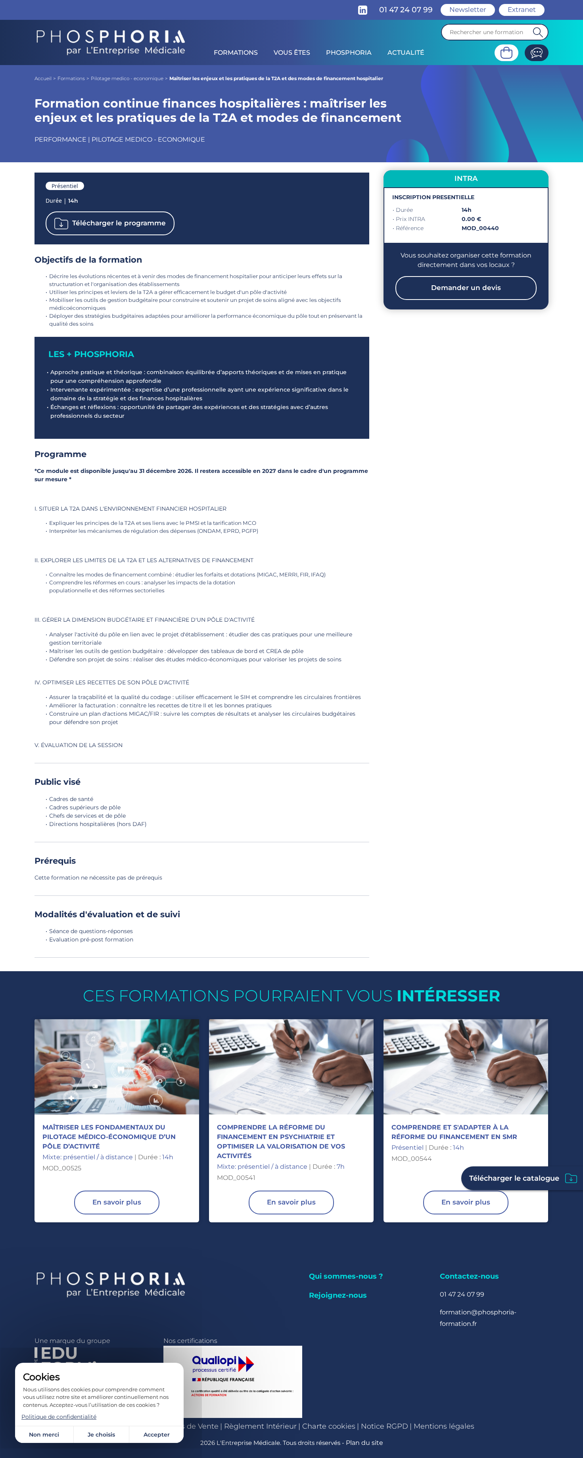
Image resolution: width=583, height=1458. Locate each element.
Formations (236, 52)
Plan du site (364, 1442)
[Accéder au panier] (506, 52)
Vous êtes (292, 52)
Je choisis (101, 1434)
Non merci (44, 1434)
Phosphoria (349, 52)
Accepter (157, 1434)
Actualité (405, 52)
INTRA (466, 178)
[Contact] (536, 52)
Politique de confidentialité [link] (58, 1417)
